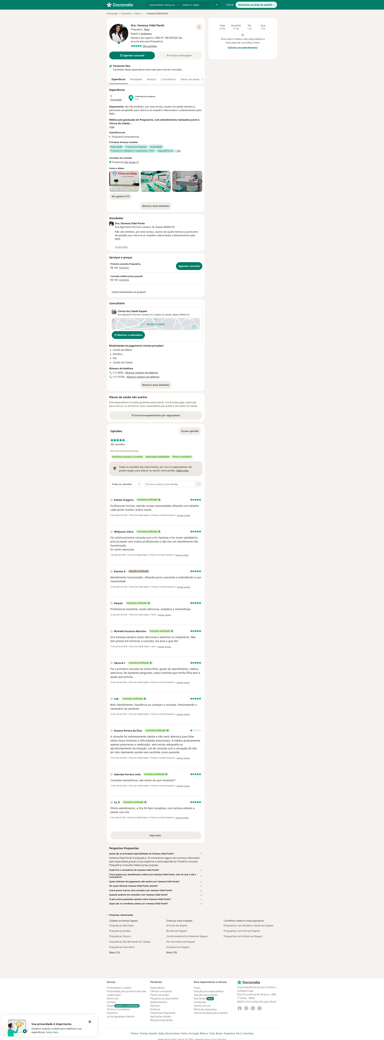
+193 (177, 151)
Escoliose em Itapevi (177, 947)
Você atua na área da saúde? (255, 4)
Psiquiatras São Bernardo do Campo (129, 941)
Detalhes (124, 267)
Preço (197, 987)
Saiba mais (52, 1032)
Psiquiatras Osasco (120, 936)
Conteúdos (200, 1002)
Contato (111, 1002)
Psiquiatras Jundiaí (119, 931)
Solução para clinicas (206, 995)
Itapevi (175, 314)
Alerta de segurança (205, 1009)
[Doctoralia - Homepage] (125, 4)
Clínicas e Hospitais (161, 991)
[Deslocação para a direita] (202, 79)
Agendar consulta (189, 266)
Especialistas (157, 987)
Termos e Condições (118, 1009)
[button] (155, 853)
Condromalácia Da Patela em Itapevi (186, 936)
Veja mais (161, 836)
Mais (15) (171, 952)
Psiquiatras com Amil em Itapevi (242, 931)
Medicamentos (158, 1002)
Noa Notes (203, 998)
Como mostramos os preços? (129, 292)
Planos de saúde (190, 79)
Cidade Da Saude (162, 314)
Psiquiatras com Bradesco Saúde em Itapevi (248, 925)
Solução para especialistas (209, 991)
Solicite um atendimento (243, 47)
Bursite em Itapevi (176, 931)
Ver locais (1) (131, 162)
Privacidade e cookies (119, 987)
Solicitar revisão (183, 515)
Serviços (151, 79)
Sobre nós (112, 998)
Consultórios (168, 79)
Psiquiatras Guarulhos (122, 947)
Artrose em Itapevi (176, 925)
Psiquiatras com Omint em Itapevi (243, 936)
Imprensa (112, 1013)
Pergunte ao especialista (164, 998)
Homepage (112, 13)
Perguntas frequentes (162, 1013)
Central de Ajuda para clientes (211, 1013)
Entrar (230, 4)
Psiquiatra (126, 13)
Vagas (122, 1005)
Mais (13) (114, 952)
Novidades (136, 79)
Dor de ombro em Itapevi (180, 941)
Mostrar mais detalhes (157, 206)
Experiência (118, 79)
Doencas (155, 1009)
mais (112, 127)
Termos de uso (202, 1005)
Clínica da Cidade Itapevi (132, 311)
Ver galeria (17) (120, 196)
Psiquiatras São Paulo (121, 925)
